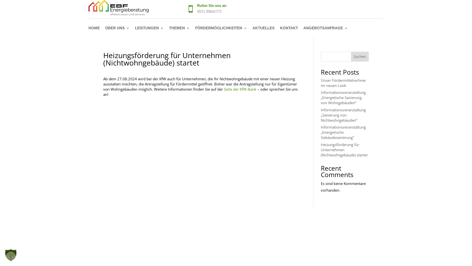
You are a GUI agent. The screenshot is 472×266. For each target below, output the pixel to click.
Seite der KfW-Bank (240, 89)
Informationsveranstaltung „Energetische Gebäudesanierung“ (343, 132)
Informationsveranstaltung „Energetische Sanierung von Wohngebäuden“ (343, 97)
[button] (11, 255)
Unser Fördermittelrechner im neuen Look (343, 83)
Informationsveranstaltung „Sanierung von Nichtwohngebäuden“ (343, 115)
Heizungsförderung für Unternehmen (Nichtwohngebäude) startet (344, 149)
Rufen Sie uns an (211, 5)
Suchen (360, 56)
